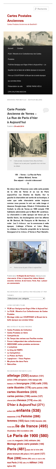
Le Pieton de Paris (15, 355)
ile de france (26, 280)
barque (37, 379)
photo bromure (15, 453)
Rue (38, 280)
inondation (26, 431)
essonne (10, 280)
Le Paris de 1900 (27, 435)
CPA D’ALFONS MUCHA (17, 91)
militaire (34, 440)
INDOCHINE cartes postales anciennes (23, 344)
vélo (26, 463)
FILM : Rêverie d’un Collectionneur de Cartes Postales (24, 56)
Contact (20, 48)
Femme (30, 416)
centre (37, 396)
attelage (18, 375)
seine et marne (38, 459)
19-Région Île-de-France (25, 276)
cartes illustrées (22, 392)
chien (37, 400)
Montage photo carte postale (25, 443)
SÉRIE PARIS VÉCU (34, 86)
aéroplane (25, 379)
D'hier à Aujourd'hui (24, 278)
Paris (34, 280)
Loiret (11, 441)
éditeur (36, 462)
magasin (21, 440)
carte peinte (39, 387)
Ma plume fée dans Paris (17, 361)
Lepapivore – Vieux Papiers (18, 358)
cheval (11, 400)
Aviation (36, 375)
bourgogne (26, 383)
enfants (28, 410)
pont (40, 453)
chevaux (24, 400)
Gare (29, 420)
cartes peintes (18, 396)
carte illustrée (19, 387)
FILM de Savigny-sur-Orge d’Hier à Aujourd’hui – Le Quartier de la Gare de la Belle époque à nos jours (27, 67)
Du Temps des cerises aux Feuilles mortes (25, 338)
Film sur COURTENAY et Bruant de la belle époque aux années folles (27, 78)
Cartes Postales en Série (17, 332)
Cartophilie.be (13, 335)
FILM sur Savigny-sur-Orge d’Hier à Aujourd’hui (27, 308)
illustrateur (13, 430)
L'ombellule (12, 347)
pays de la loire (35, 449)
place (29, 453)
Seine (26, 458)
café (42, 383)
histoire (40, 421)
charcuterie (11, 278)
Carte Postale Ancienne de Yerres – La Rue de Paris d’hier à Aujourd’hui (22, 115)
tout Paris (14, 462)
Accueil (10, 48)
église (11, 466)
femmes (18, 280)
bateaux (11, 383)
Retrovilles (11, 364)
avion (12, 379)
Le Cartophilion (13, 352)
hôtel (11, 426)
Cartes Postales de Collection (19, 330)
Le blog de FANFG (15, 350)
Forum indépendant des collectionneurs (24, 341)
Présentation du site (15, 86)
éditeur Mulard (38, 278)
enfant (11, 411)
